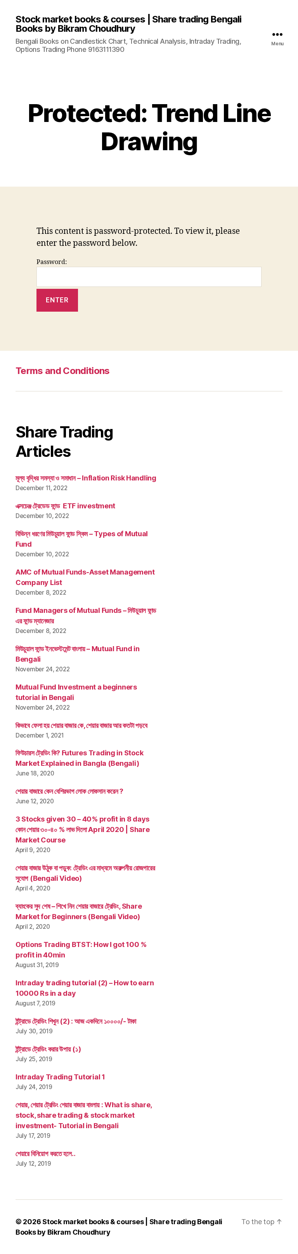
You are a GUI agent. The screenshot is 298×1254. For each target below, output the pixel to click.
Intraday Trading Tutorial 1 (60, 1077)
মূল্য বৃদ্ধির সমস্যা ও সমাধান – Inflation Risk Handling (86, 478)
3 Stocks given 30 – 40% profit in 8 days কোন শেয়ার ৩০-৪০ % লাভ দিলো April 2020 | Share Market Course (82, 829)
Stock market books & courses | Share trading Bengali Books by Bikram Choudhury (128, 24)
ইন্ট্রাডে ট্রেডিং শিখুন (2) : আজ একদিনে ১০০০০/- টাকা (76, 1021)
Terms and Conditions (63, 370)
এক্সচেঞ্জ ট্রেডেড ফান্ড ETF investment (65, 506)
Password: (51, 262)
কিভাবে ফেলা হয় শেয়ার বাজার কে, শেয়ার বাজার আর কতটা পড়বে (81, 725)
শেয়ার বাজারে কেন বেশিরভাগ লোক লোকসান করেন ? (69, 791)
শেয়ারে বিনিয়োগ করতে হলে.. (45, 1153)
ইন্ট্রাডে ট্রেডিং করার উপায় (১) (48, 1049)
